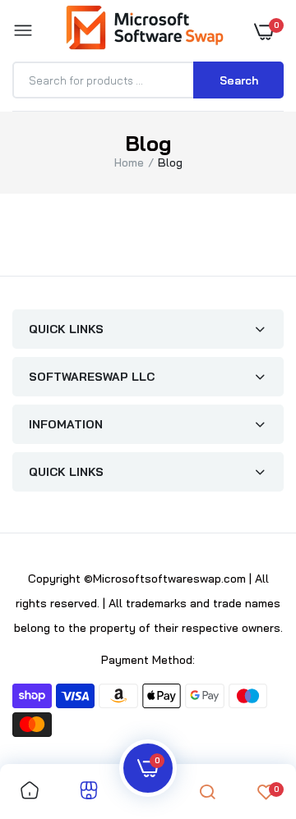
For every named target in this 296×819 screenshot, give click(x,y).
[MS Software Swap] (144, 30)
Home (129, 162)
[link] (29, 791)
